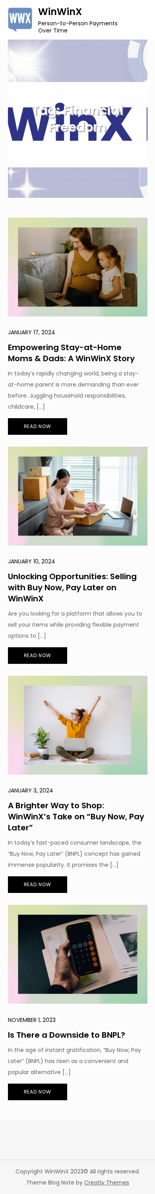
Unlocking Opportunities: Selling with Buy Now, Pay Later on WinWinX (72, 587)
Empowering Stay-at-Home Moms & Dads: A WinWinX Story (71, 353)
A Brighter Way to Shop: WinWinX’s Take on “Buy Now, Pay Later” (76, 816)
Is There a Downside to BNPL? (66, 1034)
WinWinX (60, 11)
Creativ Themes (106, 1182)
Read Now (38, 426)
